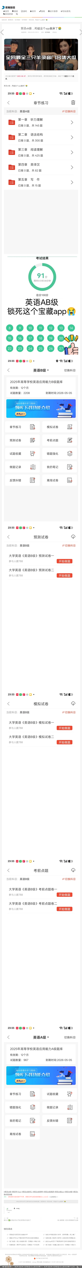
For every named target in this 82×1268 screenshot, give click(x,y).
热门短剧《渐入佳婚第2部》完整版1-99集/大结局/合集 (27, 1241)
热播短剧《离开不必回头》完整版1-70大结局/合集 (25, 1245)
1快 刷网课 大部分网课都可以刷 (67, 1220)
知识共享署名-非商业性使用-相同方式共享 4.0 (27, 1254)
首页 (7, 11)
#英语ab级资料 (38, 1192)
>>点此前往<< (53, 1197)
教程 (16, 11)
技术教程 (17, 20)
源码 (25, 11)
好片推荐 (54, 11)
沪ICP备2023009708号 (41, 1258)
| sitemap (34, 1262)
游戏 (43, 11)
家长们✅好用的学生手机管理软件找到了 (17, 1220)
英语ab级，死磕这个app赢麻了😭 (41, 28)
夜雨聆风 (8, 7)
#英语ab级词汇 (27, 1192)
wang (17, 1208)
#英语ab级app (59, 1192)
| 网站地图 (39, 1262)
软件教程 (24, 20)
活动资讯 (66, 11)
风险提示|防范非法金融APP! (18, 1234)
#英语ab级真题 (48, 1192)
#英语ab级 (7, 1192)
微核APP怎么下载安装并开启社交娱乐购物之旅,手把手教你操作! (30, 1238)
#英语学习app (16, 1192)
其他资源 (9, 14)
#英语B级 (8, 1194)
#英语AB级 (68, 1192)
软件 (34, 11)
